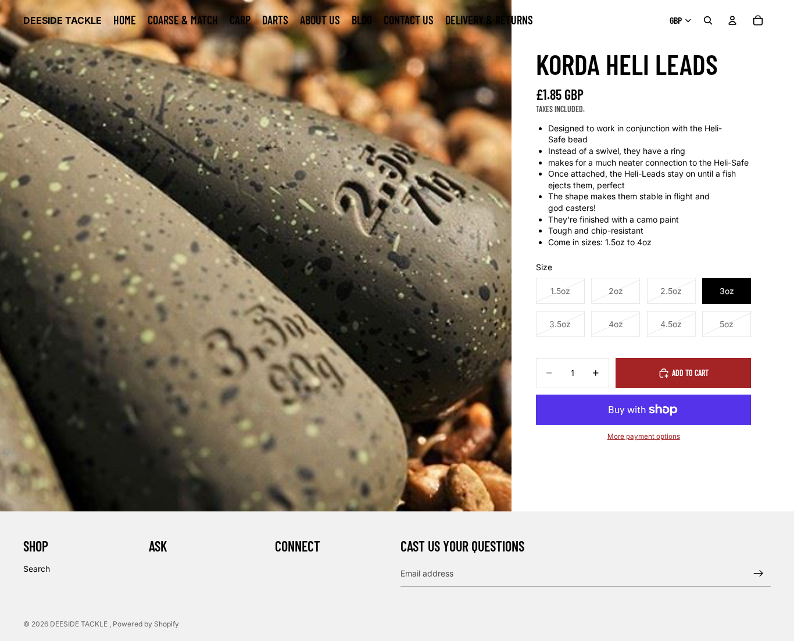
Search (36, 569)
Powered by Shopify (146, 623)
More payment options (643, 436)
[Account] (732, 20)
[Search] (708, 20)
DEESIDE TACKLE (79, 623)
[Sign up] (758, 573)
